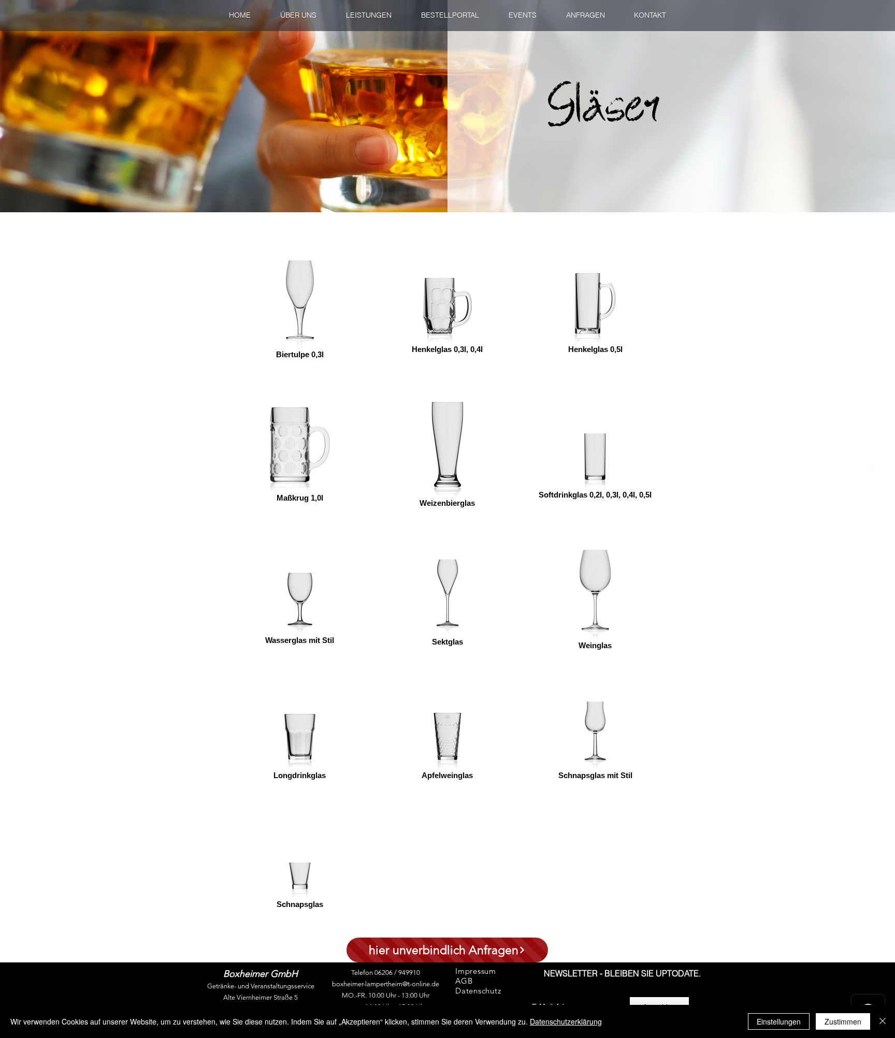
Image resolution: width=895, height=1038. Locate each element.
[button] (450, 15)
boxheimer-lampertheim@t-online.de (385, 984)
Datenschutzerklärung (566, 1021)
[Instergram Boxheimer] (874, 532)
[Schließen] (882, 1021)
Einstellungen (779, 1021)
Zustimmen (843, 1021)
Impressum (475, 971)
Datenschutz (478, 991)
